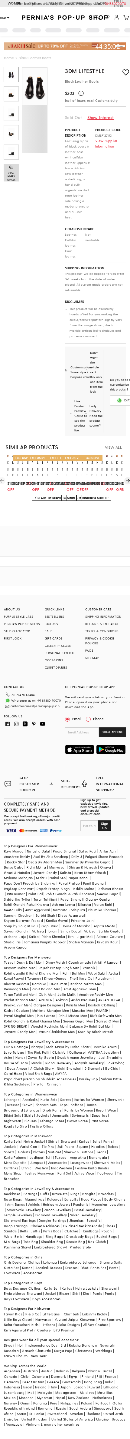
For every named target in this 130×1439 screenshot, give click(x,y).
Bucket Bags (106, 1236)
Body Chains (114, 1199)
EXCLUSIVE (52, 624)
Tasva (9, 962)
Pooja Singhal (64, 851)
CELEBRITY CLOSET (59, 645)
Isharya (37, 1047)
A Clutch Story (42, 1068)
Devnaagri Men (16, 989)
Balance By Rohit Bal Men (91, 1026)
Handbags (90, 1231)
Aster (8, 1057)
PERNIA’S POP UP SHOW (22, 624)
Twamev (34, 978)
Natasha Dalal (38, 851)
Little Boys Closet (18, 1319)
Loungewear (80, 1163)
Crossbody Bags (79, 1236)
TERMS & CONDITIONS (102, 631)
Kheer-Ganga (55, 978)
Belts (24, 1231)
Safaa (34, 937)
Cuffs (44, 1194)
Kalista (65, 873)
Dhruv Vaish (55, 962)
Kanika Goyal (57, 920)
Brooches (11, 1179)
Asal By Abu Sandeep (50, 857)
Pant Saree (100, 1121)
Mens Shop (13, 1173)
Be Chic (111, 1068)
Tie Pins (48, 1146)
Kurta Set (11, 1268)
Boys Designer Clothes (22, 1288)
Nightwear (12, 1121)
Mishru (41, 878)
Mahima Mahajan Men (50, 1010)
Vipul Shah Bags (38, 1073)
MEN (32, 3)
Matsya (38, 931)
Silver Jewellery (83, 1215)
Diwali (9, 1345)
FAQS (89, 650)
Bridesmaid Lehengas (22, 1110)
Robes (113, 1146)
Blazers (39, 1152)
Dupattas (99, 1115)
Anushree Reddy (17, 857)
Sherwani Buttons (78, 1152)
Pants (107, 1141)
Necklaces (12, 1194)
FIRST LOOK (118, 3)
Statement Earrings (20, 1220)
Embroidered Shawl (50, 1247)
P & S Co (32, 1314)
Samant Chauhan (18, 915)
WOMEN (14, 3)
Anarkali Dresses (48, 1268)
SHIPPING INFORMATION (103, 616)
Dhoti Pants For (93, 1268)
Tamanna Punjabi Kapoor (45, 942)
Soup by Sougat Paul (21, 926)
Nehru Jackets (86, 1288)
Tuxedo (61, 1157)
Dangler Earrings (52, 1220)
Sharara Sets (46, 1105)
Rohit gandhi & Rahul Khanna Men (31, 973)
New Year (39, 1356)
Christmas (83, 1351)
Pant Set (64, 1173)
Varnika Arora (105, 1047)
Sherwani (68, 1141)
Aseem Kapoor (16, 947)
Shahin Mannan (81, 942)
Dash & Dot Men (30, 962)
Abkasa (62, 1000)
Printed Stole (80, 1247)
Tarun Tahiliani (45, 899)
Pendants (80, 1204)
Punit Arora (46, 1016)
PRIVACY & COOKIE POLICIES (99, 640)
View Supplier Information (106, 143)
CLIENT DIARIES (56, 667)
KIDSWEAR (78, 3)
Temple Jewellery (18, 1215)
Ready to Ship (15, 1126)
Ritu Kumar (16, 894)
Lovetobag (116, 1063)
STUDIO (101, 3)
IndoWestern (61, 1168)
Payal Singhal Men (19, 1016)
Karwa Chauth (16, 1356)
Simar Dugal (70, 931)
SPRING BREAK (16, 1026)
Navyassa (43, 1319)
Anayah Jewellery (89, 1063)
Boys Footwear (16, 1299)
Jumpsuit (37, 1163)
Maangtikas (34, 1199)
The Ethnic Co (81, 978)
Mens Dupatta (15, 1163)
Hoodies (98, 1146)
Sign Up (104, 825)
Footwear (105, 1173)
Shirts (52, 1141)
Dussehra (11, 1351)
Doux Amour (17, 1068)
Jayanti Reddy (45, 873)
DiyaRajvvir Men (17, 1005)
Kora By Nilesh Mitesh (95, 1032)
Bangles (88, 1194)
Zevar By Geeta (41, 1057)
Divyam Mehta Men (19, 968)
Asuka (113, 973)
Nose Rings (13, 1199)
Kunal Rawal (14, 978)
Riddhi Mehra (84, 889)
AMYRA (61, 1073)
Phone (98, 718)
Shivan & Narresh (83, 867)
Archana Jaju (15, 937)
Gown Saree (77, 1121)
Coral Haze (13, 1073)
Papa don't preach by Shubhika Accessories (40, 1079)
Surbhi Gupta (110, 931)
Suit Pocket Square (72, 1146)
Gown (27, 1105)
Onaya (105, 867)
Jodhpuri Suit (41, 1157)
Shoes (110, 1226)
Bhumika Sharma (102, 910)
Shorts (9, 1152)
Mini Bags (12, 1242)
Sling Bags (54, 1236)
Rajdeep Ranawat (19, 889)
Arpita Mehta (104, 926)
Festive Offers (41, 1126)
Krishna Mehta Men (86, 984)
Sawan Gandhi (16, 931)
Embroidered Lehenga (78, 1262)
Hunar (20, 1057)
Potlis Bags (52, 1231)
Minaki (36, 1063)
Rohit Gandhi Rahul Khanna (26, 904)
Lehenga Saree (52, 1121)
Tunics (91, 1105)
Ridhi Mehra (36, 867)
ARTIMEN (46, 1000)
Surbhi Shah (45, 915)
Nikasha (84, 904)
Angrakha (78, 1157)
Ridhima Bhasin (110, 889)
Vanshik (89, 968)
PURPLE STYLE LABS (19, 616)
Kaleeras (54, 1199)
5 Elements (93, 1068)
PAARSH (102, 1010)
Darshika (39, 984)
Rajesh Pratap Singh (53, 889)
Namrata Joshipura (69, 910)
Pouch (107, 1231)
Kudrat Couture (16, 1010)
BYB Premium (64, 1330)
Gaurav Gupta (98, 899)
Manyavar (57, 867)
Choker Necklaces (45, 1226)
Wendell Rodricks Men (49, 1026)
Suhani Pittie (111, 1079)
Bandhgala (98, 1157)
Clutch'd (59, 1052)
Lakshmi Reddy (94, 1314)
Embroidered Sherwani (23, 1293)
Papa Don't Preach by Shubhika (30, 883)
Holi (21, 1345)
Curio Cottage (16, 1047)
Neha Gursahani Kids (21, 1325)
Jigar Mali (85, 937)
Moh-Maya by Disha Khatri (68, 1047)
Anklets (34, 1204)
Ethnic (26, 1168)
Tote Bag (30, 1242)
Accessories (57, 1163)
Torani (52, 931)
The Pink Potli (39, 1052)
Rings (74, 1194)
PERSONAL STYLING (59, 653)
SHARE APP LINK (112, 732)
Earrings (30, 1194)
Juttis (35, 1231)
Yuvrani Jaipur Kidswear (75, 1319)
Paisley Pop (88, 1079)
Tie (119, 1173)
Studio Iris (12, 942)
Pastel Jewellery (87, 1210)
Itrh (71, 937)
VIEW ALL (113, 447)
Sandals (10, 1231)
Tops (64, 1105)
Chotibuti (72, 1314)
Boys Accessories (46, 1299)
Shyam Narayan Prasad (23, 920)
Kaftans (77, 1105)
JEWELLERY (53, 3)
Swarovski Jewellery (24, 1210)
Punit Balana (93, 883)
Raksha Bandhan (83, 1345)
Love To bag (14, 1052)
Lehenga (50, 1262)
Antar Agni (108, 851)
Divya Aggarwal (71, 915)
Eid (63, 1345)
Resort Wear (106, 1110)
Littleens (48, 1325)
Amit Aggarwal (37, 910)
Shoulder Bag (52, 1242)
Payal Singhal (71, 899)
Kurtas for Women (89, 1100)
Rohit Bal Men (74, 973)
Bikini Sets (12, 1115)
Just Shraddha (110, 1057)
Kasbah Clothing (101, 1005)
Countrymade (79, 962)
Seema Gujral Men (78, 1021)
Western (41, 1168)
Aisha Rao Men (83, 1000)
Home (9, 57)
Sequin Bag (75, 1242)
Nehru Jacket (34, 1141)
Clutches (71, 1231)
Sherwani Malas (107, 1163)
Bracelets (59, 1194)
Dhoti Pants (52, 1110)
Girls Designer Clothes (22, 1262)
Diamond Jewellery (51, 1215)
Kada (98, 1226)
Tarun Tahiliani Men (20, 994)
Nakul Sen (58, 878)
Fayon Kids (13, 1314)
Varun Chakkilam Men (57, 1032)
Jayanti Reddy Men (20, 1032)
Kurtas (84, 1141)
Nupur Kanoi (79, 878)
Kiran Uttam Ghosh (90, 873)
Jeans (101, 1152)
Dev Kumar (58, 984)
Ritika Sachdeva (17, 1084)
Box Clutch (97, 1242)
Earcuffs (71, 1199)
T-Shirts (24, 1152)
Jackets (42, 1115)
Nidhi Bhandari (69, 1068)
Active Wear (84, 1173)
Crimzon (54, 1084)
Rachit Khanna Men (20, 1000)
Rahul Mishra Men (73, 1016)
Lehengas (11, 1100)
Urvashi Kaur (107, 942)
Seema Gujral (108, 894)
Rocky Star (16, 862)
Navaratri (108, 1345)
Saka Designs (69, 1325)
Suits (96, 1141)
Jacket (50, 1293)
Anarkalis (29, 1100)
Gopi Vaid (50, 926)
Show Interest (100, 117)
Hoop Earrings (16, 1226)
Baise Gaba (14, 867)
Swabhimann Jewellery (76, 1057)
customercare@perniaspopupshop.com (37, 706)
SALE (48, 631)
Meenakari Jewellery (108, 1204)
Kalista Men (75, 1005)
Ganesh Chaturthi (36, 1351)
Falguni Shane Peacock (104, 857)
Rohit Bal (35, 894)
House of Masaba (76, 926)
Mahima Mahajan (18, 878)
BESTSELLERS (54, 616)
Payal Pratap (69, 883)
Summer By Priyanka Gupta (88, 862)
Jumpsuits (60, 1115)
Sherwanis (116, 1100)
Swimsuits (80, 1115)
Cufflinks (11, 1168)
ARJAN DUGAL (109, 1000)
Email (76, 718)
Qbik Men (46, 994)
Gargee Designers (48, 1005)
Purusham (104, 978)
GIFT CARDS (54, 638)
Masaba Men (82, 1010)
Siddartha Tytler (17, 899)
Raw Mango (14, 851)
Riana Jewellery (58, 1063)
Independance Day (42, 1345)
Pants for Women (78, 1110)
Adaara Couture (109, 937)
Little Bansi (52, 1314)
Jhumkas (76, 1220)
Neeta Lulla (13, 910)
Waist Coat (29, 1146)
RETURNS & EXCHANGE (102, 624)
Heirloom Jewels (56, 1204)
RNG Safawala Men (106, 1016)
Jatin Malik (66, 994)
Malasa (90, 931)
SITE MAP (92, 658)
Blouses (30, 1121)
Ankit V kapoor (106, 962)
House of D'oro (16, 1063)
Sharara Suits (111, 1262)
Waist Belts (13, 1236)
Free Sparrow (110, 1319)
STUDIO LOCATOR (17, 631)
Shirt (76, 1293)
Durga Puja (63, 1351)
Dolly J (76, 857)
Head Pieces (91, 1199)
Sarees (65, 1100)
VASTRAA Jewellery (103, 1052)
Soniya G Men (107, 1021)
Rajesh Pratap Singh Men (59, 968)
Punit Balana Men (46, 989)
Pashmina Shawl (17, 1247)
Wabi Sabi (97, 973)
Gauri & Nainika (17, 873)
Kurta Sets (49, 1100)
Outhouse (77, 1052)
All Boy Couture (96, 1325)
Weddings (103, 1351)
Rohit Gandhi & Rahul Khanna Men (32, 1021)
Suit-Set (54, 1152)
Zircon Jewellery (57, 1210)
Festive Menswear (39, 1173)
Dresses (13, 1105)
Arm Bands (16, 1204)
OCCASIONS (54, 660)
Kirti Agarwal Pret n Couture (27, 1330)
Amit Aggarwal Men (79, 989)
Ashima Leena (63, 904)
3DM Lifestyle (85, 71)
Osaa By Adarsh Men (45, 862)
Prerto (39, 1084)
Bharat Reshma (16, 984)
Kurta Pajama (15, 1157)
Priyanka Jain (82, 920)
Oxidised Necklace (78, 1226)
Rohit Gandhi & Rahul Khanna (70, 894)
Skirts (28, 1115)
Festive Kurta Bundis (92, 1168)
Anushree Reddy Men (96, 994)
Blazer (64, 1293)
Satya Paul (87, 851)
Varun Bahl (103, 904)
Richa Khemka (53, 937)
